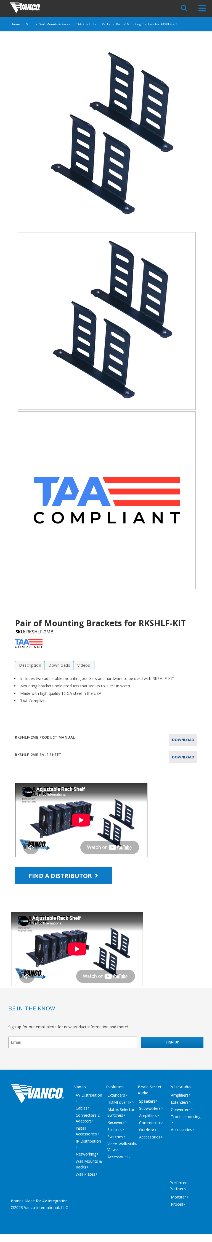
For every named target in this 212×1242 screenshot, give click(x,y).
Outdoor (146, 1129)
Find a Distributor (61, 875)
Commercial (150, 1122)
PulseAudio (180, 1086)
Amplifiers (148, 1115)
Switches (115, 1136)
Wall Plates (85, 1174)
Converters (180, 1109)
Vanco (80, 1086)
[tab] (30, 665)
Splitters (114, 1129)
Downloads (59, 665)
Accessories (118, 1156)
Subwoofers (150, 1108)
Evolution (115, 1086)
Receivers (115, 1122)
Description (30, 665)
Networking (86, 1154)
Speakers (147, 1101)
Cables (82, 1108)
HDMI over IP (119, 1102)
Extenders (116, 1095)
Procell (177, 1204)
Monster (178, 1197)
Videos (83, 665)
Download (183, 739)
